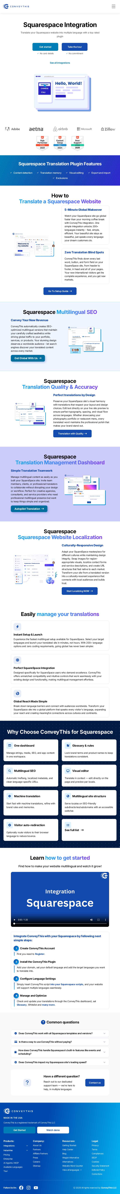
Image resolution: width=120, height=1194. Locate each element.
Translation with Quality (70, 433)
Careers (36, 1161)
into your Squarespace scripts (66, 984)
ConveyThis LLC (108, 1187)
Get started (45, 46)
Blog (64, 1153)
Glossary (22, 1004)
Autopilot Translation (27, 508)
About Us (37, 1145)
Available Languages (13, 1167)
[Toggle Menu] (113, 6)
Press (35, 1157)
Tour (5, 1171)
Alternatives (67, 1161)
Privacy (95, 1145)
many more (48, 1004)
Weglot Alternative (70, 1157)
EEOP (94, 1157)
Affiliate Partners (40, 1153)
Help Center (67, 1149)
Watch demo (53, 1130)
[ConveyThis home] (16, 6)
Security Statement (100, 1166)
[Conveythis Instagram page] (28, 1187)
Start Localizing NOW (78, 591)
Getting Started (69, 1145)
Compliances (97, 1153)
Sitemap (36, 1166)
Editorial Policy (98, 1170)
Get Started (19, 1130)
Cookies (95, 1161)
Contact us (95, 1082)
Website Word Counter (72, 1166)
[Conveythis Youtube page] (36, 1187)
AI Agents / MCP (11, 1163)
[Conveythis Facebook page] (21, 1187)
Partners (37, 1149)
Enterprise (8, 1159)
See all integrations (60, 62)
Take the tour (75, 46)
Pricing (7, 1154)
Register (39, 953)
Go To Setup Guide (58, 291)
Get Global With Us (26, 358)
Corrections (97, 1174)
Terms (94, 1149)
